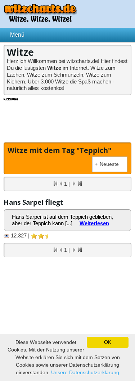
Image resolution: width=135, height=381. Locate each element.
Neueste (107, 164)
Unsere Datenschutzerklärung (85, 372)
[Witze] (40, 20)
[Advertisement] (67, 119)
